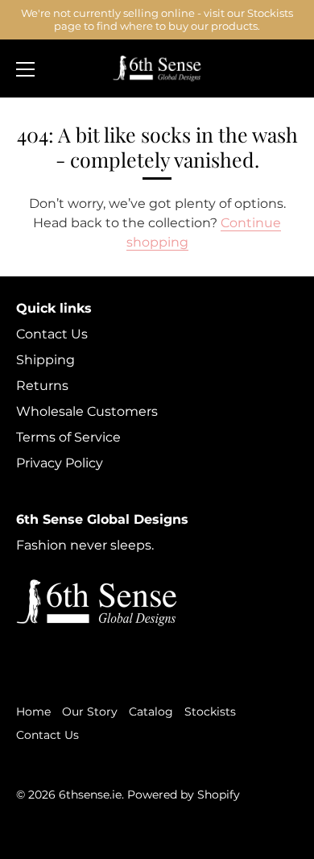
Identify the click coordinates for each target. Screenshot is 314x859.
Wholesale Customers (87, 411)
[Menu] (25, 69)
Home (33, 711)
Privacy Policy (59, 463)
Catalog (151, 711)
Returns (42, 385)
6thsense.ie (90, 794)
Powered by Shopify (183, 794)
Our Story (90, 711)
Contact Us (52, 334)
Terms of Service (68, 437)
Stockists (210, 711)
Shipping (45, 359)
